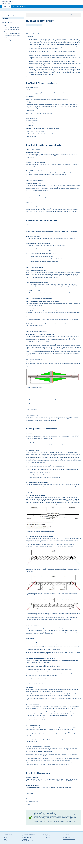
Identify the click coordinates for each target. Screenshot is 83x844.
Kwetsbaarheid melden (29, 840)
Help (5, 839)
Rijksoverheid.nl (66, 835)
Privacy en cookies (28, 835)
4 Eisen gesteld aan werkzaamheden (11, 35)
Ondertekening (7, 40)
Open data (45, 834)
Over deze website (8, 834)
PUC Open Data (46, 837)
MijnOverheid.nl (66, 834)
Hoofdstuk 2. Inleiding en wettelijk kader (10, 30)
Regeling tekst (6, 18)
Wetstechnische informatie (8, 15)
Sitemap (25, 839)
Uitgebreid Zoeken (21, 6)
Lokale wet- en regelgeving (12, 9)
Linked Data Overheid (48, 835)
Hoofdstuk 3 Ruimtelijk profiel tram (11, 33)
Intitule (5, 25)
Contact (5, 835)
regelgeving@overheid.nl (70, 821)
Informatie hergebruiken (29, 834)
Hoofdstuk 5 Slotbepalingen (9, 37)
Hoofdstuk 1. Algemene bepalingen (11, 27)
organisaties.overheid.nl (66, 819)
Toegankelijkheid (27, 837)
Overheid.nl (5, 7)
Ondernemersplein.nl (67, 837)
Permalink (68, 15)
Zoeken (13, 6)
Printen (76, 15)
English (5, 837)
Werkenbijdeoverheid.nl (68, 839)
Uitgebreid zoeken (21, 9)
